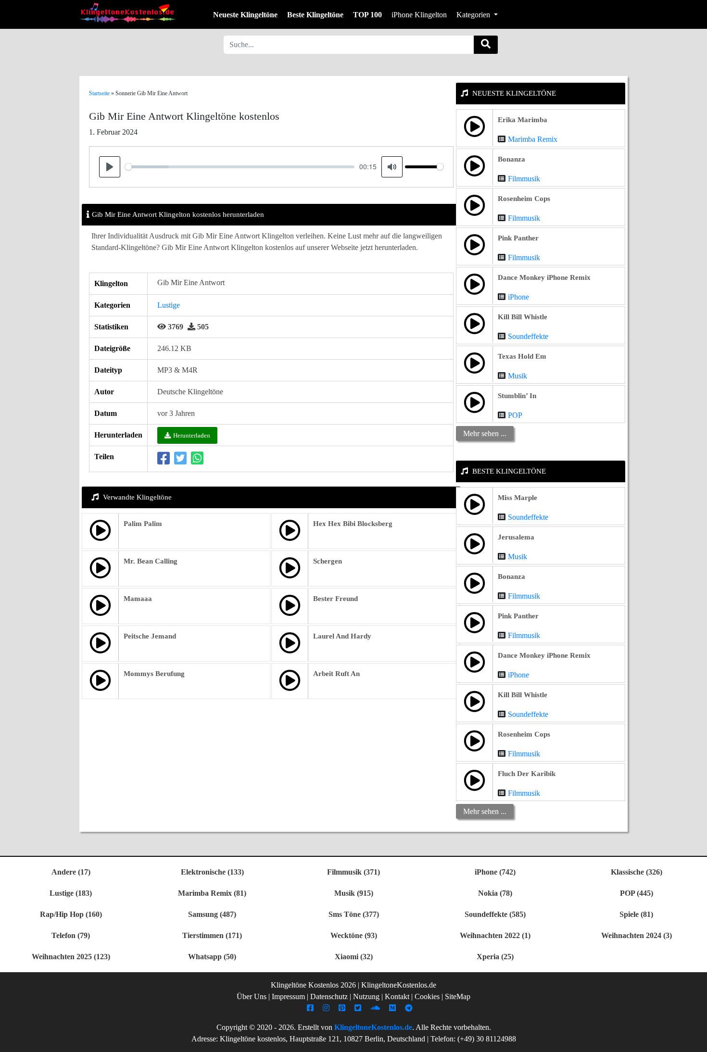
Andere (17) (70, 872)
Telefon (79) (70, 935)
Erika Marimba (522, 120)
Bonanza (511, 159)
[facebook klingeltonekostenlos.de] (311, 1008)
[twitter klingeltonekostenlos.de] (359, 1008)
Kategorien (474, 15)
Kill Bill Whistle (522, 317)
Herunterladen (191, 435)
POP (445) (636, 893)
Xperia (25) (495, 956)
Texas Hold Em (522, 356)
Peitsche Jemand (150, 636)
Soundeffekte (528, 336)
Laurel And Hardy (342, 636)
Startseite (99, 93)
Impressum (288, 996)
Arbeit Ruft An (336, 673)
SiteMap (457, 996)
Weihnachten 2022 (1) (495, 935)
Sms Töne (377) (353, 914)
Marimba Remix (532, 139)
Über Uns (251, 996)
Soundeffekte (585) (495, 914)
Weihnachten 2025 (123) (71, 956)
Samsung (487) (212, 914)
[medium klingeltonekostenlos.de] (393, 1008)
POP (515, 415)
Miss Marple (517, 497)
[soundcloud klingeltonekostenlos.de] (376, 1008)
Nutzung (366, 996)
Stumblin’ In (517, 396)
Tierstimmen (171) (212, 935)
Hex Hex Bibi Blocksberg (352, 523)
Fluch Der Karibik (527, 773)
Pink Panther (518, 238)
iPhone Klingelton (419, 15)
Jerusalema (516, 537)
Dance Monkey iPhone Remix (544, 277)
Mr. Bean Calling (150, 561)
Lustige (168, 305)
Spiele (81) (636, 914)
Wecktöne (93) (353, 935)
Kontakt (397, 996)
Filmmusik (524, 179)
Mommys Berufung (154, 673)
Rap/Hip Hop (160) (71, 914)
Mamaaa (138, 598)
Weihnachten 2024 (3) (636, 935)
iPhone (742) (495, 872)
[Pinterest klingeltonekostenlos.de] (343, 1008)
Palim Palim (143, 523)
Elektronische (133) (212, 872)
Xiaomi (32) (354, 956)
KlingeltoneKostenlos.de (373, 1027)
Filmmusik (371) (353, 872)
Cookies (427, 996)
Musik (517, 376)
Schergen (327, 561)
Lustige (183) (71, 893)
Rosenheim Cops (524, 198)
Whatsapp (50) (212, 956)
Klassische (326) (636, 872)
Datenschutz (329, 996)
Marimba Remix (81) (212, 893)
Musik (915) (353, 893)
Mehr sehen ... (484, 433)
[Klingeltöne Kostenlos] (127, 12)
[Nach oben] (694, 1040)
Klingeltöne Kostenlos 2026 (313, 985)
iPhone (518, 297)
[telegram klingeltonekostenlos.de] (410, 1008)
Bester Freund (335, 598)
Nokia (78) (495, 893)
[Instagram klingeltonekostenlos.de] (327, 1008)
